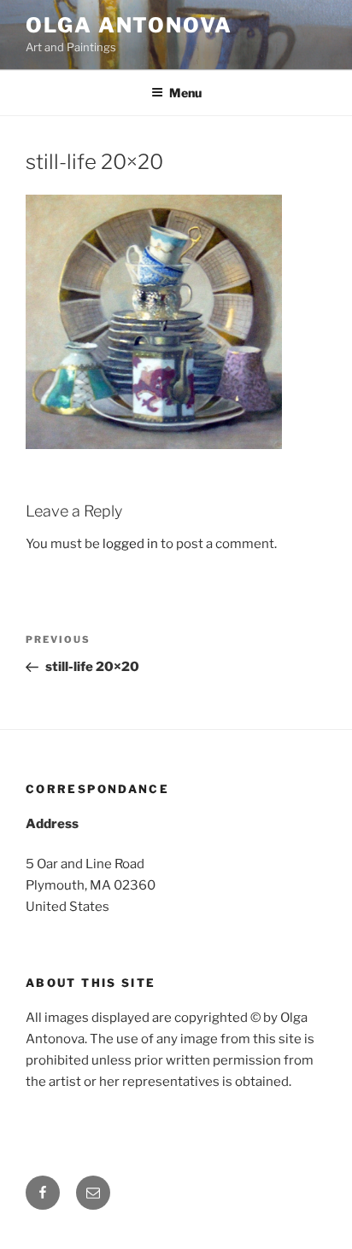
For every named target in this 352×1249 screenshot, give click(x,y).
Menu (185, 92)
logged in (130, 544)
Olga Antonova (129, 25)
